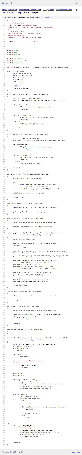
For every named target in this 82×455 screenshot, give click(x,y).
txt (73, 452)
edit (48, 17)
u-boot (51, 9)
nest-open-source (9, 9)
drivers (15, 12)
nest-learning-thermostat (30, 9)
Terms (23, 452)
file (43, 17)
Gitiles (12, 452)
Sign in (78, 3)
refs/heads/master (64, 9)
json (78, 452)
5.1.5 (44, 9)
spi (20, 12)
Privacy (17, 452)
